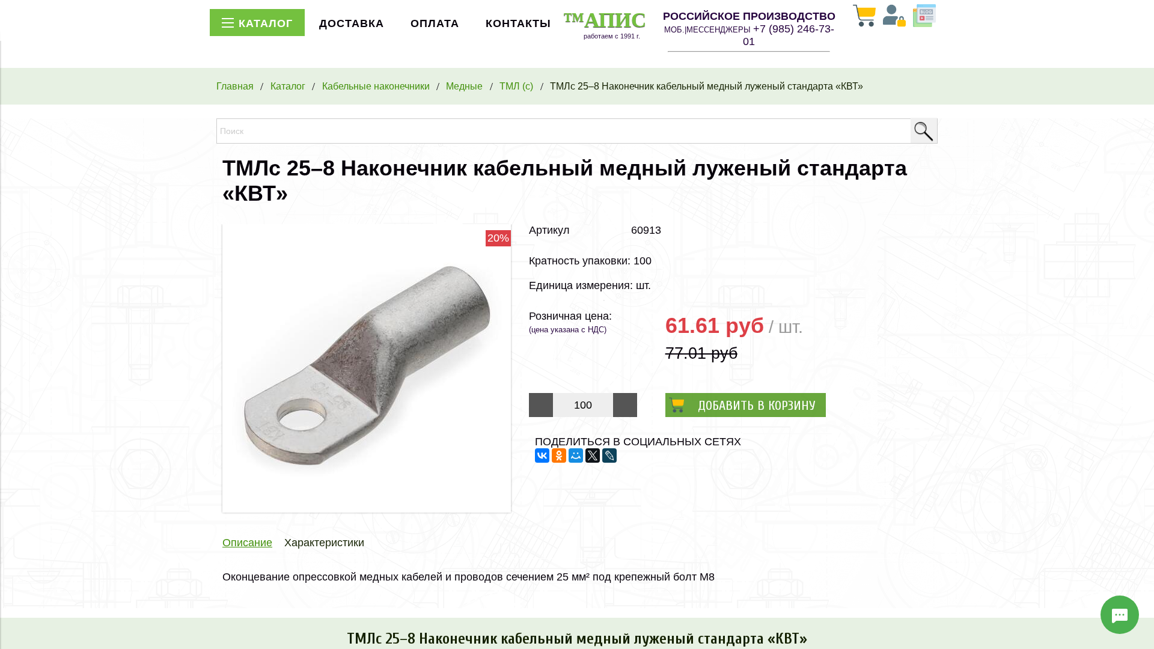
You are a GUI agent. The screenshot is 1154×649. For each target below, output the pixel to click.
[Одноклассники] (559, 455)
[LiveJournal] (609, 455)
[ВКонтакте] (542, 455)
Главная (235, 86)
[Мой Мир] (576, 455)
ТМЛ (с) (516, 86)
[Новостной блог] (924, 16)
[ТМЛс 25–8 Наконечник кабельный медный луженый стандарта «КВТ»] (366, 509)
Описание (247, 543)
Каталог (287, 86)
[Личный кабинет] (894, 16)
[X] (592, 455)
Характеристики (324, 543)
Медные (464, 86)
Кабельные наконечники (376, 86)
